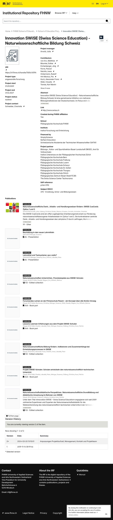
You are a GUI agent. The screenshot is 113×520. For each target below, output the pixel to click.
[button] (44, 103)
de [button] (93, 4)
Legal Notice (29, 513)
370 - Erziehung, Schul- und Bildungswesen (58, 192)
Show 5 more (45, 88)
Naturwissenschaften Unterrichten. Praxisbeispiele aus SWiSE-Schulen (53, 278)
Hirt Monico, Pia (47, 76)
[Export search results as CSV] (101, 37)
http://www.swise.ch (51, 110)
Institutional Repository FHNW (27, 13)
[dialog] (89, 511)
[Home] (13, 3)
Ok (106, 514)
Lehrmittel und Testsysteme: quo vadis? (40, 255)
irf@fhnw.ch (12, 492)
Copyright (58, 513)
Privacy (44, 513)
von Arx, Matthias (47, 61)
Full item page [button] (13, 416)
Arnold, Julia (45, 51)
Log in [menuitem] (103, 4)
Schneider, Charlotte (13, 106)
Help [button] (74, 13)
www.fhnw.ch (10, 513)
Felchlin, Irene (46, 71)
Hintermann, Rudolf (48, 74)
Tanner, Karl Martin (48, 84)
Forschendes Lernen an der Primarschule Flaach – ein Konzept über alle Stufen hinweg (59, 301)
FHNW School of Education (24, 31)
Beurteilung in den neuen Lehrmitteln (38, 232)
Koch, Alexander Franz (49, 79)
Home (7, 31)
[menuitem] (62, 13)
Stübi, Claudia (46, 82)
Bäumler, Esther (46, 63)
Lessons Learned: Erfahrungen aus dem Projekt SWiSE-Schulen (50, 324)
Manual (82, 474)
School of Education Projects (49, 31)
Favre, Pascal (46, 69)
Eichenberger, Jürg (48, 66)
